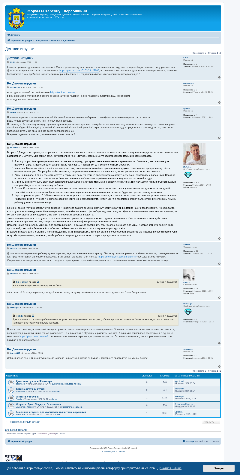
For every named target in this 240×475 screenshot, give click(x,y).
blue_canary (22, 282)
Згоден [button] (219, 468)
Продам (56, 391)
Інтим (54, 399)
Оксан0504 (188, 83)
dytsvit (186, 109)
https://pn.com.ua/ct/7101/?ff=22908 (79, 70)
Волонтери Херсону (25, 407)
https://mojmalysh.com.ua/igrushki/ (117, 256)
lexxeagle (187, 304)
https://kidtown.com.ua (62, 92)
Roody (19, 399)
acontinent (20, 384)
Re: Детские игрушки (21, 83)
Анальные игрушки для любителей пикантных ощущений (51, 412)
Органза (178, 412)
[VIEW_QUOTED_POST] (38, 282)
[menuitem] (13, 35)
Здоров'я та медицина (71, 407)
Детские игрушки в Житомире (34, 381)
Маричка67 (21, 414)
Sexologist (179, 396)
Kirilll (185, 58)
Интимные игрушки (27, 396)
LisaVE (186, 282)
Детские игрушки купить (30, 389)
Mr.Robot (187, 167)
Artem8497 (188, 349)
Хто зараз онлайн (16, 430)
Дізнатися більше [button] (169, 468)
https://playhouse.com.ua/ (34, 336)
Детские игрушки (19, 49)
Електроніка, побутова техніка (66, 384)
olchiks (186, 245)
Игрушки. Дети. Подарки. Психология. (39, 404)
